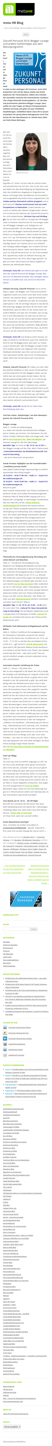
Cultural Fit (10, 846)
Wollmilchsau (8, 1365)
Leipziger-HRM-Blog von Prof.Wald (16, 1238)
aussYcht (6, 1118)
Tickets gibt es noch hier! (21, 813)
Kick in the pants (9, 1232)
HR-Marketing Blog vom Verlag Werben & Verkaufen (22, 1193)
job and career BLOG (10, 1214)
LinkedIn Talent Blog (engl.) (13, 1244)
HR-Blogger (14, 849)
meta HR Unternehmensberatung (15, 1414)
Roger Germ (9, 1090)
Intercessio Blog (9, 1211)
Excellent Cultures (9, 1157)
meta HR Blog (13, 23)
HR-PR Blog (7, 1196)
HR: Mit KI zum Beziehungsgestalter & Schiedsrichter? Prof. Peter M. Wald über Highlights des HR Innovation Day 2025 (25, 999)
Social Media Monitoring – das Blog (16, 1314)
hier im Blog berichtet (23, 584)
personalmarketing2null (12, 1274)
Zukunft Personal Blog (11, 1374)
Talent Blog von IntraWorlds (13, 1341)
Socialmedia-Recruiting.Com (13, 1323)
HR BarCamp (8, 1389)
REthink (6, 1295)
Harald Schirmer (9, 1178)
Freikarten (19, 846)
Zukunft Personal (34, 855)
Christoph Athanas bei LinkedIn (20, 1038)
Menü (26, 34)
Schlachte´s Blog (9, 1305)
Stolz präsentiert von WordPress (14, 1441)
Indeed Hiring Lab (9, 1208)
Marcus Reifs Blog (9, 1247)
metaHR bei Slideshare (16, 1044)
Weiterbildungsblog (10, 1362)
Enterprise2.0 (8, 948)
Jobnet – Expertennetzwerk (13, 1217)
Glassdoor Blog (8, 1169)
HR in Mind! (7, 1187)
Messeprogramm (23, 599)
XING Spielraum (9, 1368)
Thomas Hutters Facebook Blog (15, 1347)
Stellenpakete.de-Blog (11, 1335)
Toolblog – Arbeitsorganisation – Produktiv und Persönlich (25, 1356)
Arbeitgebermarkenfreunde (13, 1109)
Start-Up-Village (27, 852)
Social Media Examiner (11, 1311)
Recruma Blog (8, 1292)
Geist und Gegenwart (11, 1166)
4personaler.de (8, 1386)
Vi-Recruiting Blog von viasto (13, 1359)
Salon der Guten (9, 1302)
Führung (6, 951)
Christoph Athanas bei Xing (18, 1033)
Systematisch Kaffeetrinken (13, 1338)
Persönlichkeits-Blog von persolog (15, 1280)
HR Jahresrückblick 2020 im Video (29, 1090)
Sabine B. (8, 1093)
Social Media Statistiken (12, 1320)
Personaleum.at (9, 1271)
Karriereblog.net (9, 1229)
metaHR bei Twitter (15, 1049)
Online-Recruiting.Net (11, 1259)
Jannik (7, 1075)
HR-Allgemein (27, 840)
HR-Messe (23, 849)
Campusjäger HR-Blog (11, 1127)
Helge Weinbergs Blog (11, 1181)
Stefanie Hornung (40, 852)
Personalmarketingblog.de (13, 1277)
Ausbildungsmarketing (11, 1115)
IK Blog (5, 1202)
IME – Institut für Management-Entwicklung (19, 1398)
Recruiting (36, 840)
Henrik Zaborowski (30, 846)
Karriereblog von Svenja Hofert (14, 1226)
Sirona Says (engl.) (10, 1308)
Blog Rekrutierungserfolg (12, 1124)
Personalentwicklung (11, 960)
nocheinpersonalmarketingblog (15, 1256)
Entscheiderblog (9, 1154)
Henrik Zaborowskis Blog (12, 1184)
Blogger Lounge (23, 843)
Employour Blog (9, 1148)
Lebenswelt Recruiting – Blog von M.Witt (18, 1235)
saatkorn (6, 1298)
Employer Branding (10, 945)
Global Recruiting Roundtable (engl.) (16, 1175)
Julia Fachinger (10, 1084)
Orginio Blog (7, 1262)
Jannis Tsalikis (33, 849)
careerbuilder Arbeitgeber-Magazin (16, 1130)
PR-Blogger (7, 1283)
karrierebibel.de (9, 1223)
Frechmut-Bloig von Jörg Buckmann (16, 1160)
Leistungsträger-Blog (11, 1241)
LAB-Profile (7, 957)
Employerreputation (10, 1145)
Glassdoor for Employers (12, 1172)
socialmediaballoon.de (11, 1326)
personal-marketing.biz (11, 1268)
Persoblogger (8, 1265)
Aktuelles (17, 840)
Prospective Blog (9, 1286)
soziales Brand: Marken (11, 1329)
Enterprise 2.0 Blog (10, 1151)
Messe (41, 849)
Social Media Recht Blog (12, 1317)
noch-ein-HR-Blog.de (10, 1253)
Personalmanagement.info (13, 1401)
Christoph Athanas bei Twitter (19, 1027)
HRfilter (6, 1395)
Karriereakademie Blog (11, 1220)
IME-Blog (6, 1205)
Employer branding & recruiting (15, 1142)
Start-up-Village (32, 786)
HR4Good (6, 1199)
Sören (7, 1069)
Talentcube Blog (9, 1344)
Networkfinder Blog (10, 1250)
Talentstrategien (9, 966)
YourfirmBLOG (8, 1371)
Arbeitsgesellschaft (10, 1112)
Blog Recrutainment (10, 1121)
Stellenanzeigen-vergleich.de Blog (15, 1332)
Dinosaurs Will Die (9, 1139)
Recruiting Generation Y (12, 1289)
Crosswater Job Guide (11, 1133)
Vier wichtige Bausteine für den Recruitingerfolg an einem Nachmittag (14, 869)
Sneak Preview (14, 852)
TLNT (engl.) (7, 1353)
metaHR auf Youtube (16, 1055)
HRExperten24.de (9, 1392)
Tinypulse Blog (8, 1350)
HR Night (41, 846)
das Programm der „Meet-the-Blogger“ (26, 439)
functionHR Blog (9, 1163)
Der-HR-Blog (7, 1136)
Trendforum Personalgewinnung (15, 855)
